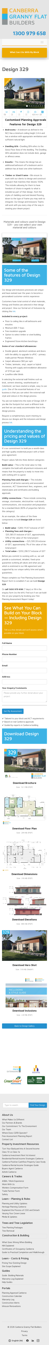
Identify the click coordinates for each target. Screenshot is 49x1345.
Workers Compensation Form (15, 1188)
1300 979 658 (29, 33)
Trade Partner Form (11, 1191)
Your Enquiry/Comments (14, 688)
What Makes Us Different (13, 1119)
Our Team (6, 1129)
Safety (5, 1194)
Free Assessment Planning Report (17, 1136)
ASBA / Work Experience (13, 1181)
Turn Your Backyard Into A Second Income (20, 1148)
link (14, 311)
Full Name (7, 643)
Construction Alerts (10, 1303)
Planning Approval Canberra (14, 1293)
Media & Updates (9, 1217)
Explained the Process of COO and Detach (21, 1210)
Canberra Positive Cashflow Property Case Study (24, 1162)
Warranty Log (8, 1299)
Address (6, 677)
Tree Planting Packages (12, 1227)
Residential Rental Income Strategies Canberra (22, 1158)
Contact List (7, 1139)
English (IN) (17, 1340)
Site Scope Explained (11, 1266)
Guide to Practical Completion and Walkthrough (23, 1252)
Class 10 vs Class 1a (11, 1152)
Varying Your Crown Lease (13, 1213)
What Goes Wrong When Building (17, 1242)
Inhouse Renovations (11, 1306)
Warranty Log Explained (12, 1279)
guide (4, 389)
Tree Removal (8, 1231)
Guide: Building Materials (13, 1275)
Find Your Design (37, 1105)
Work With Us (8, 1184)
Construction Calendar (12, 1296)
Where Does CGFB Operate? (14, 1133)
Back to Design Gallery (25, 1026)
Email (4, 665)
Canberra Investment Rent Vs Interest (18, 1155)
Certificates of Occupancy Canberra (18, 1249)
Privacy (24, 1331)
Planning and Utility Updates (14, 1203)
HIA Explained (8, 1245)
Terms (24, 1335)
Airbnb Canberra (9, 1172)
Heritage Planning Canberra (14, 1207)
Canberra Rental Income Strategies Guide (20, 1165)
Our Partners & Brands (12, 1123)
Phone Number (9, 654)
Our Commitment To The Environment (19, 1126)
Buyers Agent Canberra (12, 1168)
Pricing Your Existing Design (14, 1263)
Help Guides (7, 1282)
